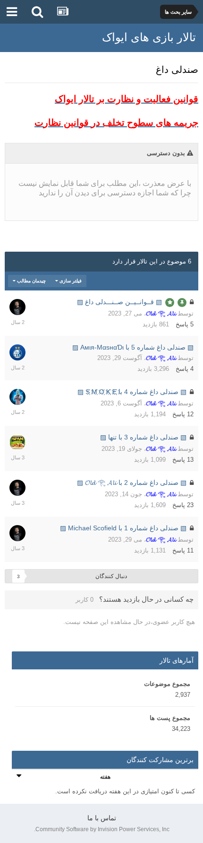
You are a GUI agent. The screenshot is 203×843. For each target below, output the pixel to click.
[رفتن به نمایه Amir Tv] (17, 397)
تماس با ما (101, 818)
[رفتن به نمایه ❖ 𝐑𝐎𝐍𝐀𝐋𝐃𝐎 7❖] (17, 352)
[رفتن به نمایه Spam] (17, 442)
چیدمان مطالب (31, 280)
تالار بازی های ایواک (149, 37)
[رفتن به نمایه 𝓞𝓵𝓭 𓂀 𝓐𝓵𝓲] (17, 307)
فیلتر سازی (70, 280)
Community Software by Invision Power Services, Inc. (101, 829)
